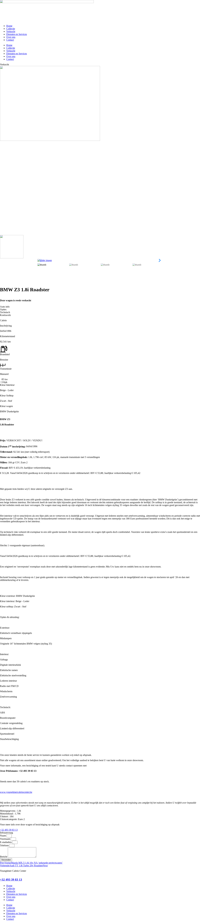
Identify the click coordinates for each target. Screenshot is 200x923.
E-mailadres (6, 842)
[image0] (50, 140)
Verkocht (10, 31)
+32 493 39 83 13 (11, 879)
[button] (159, 260)
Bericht (4, 856)
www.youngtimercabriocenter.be (16, 792)
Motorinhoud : (7, 813)
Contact (10, 40)
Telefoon (4, 845)
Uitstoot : (5, 816)
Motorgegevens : (8, 810)
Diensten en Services (16, 34)
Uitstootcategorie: (9, 819)
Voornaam (5, 839)
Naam (3, 835)
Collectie (10, 28)
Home (9, 25)
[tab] (100, 306)
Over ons (10, 37)
